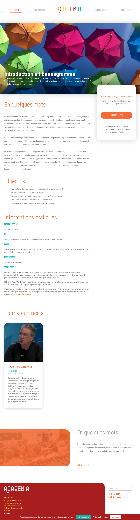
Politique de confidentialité (13, 508)
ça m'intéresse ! (116, 115)
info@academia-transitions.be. (21, 294)
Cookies (7, 511)
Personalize (115, 517)
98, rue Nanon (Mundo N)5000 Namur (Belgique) (12, 504)
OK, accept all (83, 517)
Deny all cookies (101, 517)
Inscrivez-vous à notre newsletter (116, 495)
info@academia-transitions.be (14, 501)
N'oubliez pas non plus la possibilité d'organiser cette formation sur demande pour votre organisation (116, 129)
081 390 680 (8, 498)
